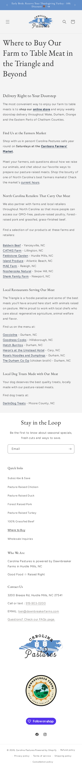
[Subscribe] (70, 448)
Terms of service (42, 756)
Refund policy (67, 750)
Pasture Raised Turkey (22, 512)
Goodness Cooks (14, 340)
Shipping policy (63, 756)
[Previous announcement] (7, 5)
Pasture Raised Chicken (23, 487)
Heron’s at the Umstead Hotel (23, 350)
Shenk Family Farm (16, 276)
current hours (30, 182)
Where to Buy (16, 530)
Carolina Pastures (25, 750)
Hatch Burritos (13, 345)
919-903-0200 (36, 603)
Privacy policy (22, 756)
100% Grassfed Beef (21, 521)
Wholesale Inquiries (20, 539)
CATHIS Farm (12, 250)
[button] (7, 22)
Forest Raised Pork (20, 504)
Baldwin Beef (12, 245)
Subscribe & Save (19, 478)
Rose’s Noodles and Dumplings (24, 355)
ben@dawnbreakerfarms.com (38, 611)
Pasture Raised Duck (21, 495)
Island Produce (13, 261)
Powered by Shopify (46, 750)
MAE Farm (10, 266)
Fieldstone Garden (15, 255)
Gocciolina (10, 334)
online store (41, 109)
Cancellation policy (43, 762)
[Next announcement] (75, 5)
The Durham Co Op (16, 360)
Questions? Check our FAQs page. (31, 619)
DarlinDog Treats (14, 403)
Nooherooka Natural (17, 271)
